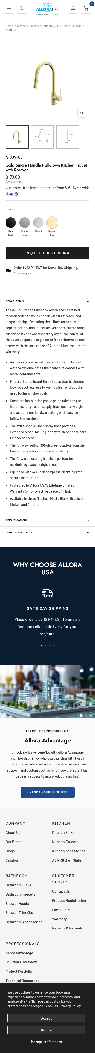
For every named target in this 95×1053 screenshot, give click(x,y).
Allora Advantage (19, 953)
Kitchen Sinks (63, 832)
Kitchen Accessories (69, 851)
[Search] (22, 8)
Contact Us (61, 891)
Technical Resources (22, 980)
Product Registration (69, 900)
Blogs (10, 851)
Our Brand (14, 841)
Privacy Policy (70, 1006)
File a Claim (61, 909)
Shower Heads (17, 903)
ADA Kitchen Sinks (67, 860)
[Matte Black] (11, 222)
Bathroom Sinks (18, 885)
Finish (10, 209)
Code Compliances (19, 532)
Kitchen (22, 26)
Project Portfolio (19, 971)
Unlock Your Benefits (47, 792)
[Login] (73, 8)
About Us (13, 832)
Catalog (12, 860)
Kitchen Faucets (42, 26)
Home (9, 26)
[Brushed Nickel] (24, 222)
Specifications (17, 520)
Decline (46, 1030)
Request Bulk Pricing (48, 253)
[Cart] (86, 8)
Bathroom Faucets (20, 894)
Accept (46, 1018)
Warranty (59, 918)
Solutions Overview (21, 962)
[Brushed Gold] (52, 222)
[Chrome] (38, 222)
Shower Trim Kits (19, 912)
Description (15, 301)
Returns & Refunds (67, 928)
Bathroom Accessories (24, 921)
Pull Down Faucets (69, 26)
